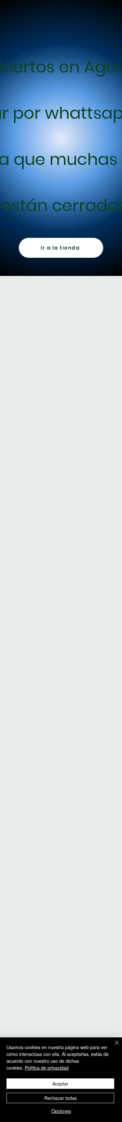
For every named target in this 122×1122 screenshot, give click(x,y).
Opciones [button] (61, 1111)
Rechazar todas (60, 1098)
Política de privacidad (47, 1067)
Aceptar (60, 1083)
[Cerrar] (113, 1046)
